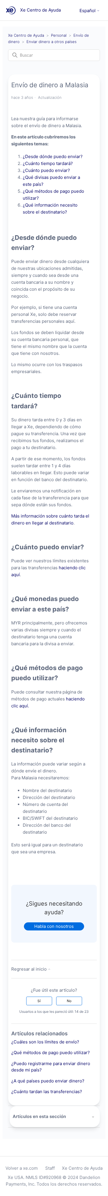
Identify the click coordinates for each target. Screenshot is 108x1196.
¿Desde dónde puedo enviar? (53, 156)
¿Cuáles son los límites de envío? (45, 1042)
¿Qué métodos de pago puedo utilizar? (50, 1052)
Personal (59, 35)
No (69, 1001)
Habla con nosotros (54, 926)
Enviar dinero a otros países (51, 41)
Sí (39, 1001)
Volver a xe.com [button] (21, 1168)
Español (88, 10)
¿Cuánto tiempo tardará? (48, 163)
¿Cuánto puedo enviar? (47, 170)
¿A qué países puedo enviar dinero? (47, 1081)
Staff (50, 1168)
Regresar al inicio (29, 969)
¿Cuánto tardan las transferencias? (46, 1091)
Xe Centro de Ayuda (26, 35)
